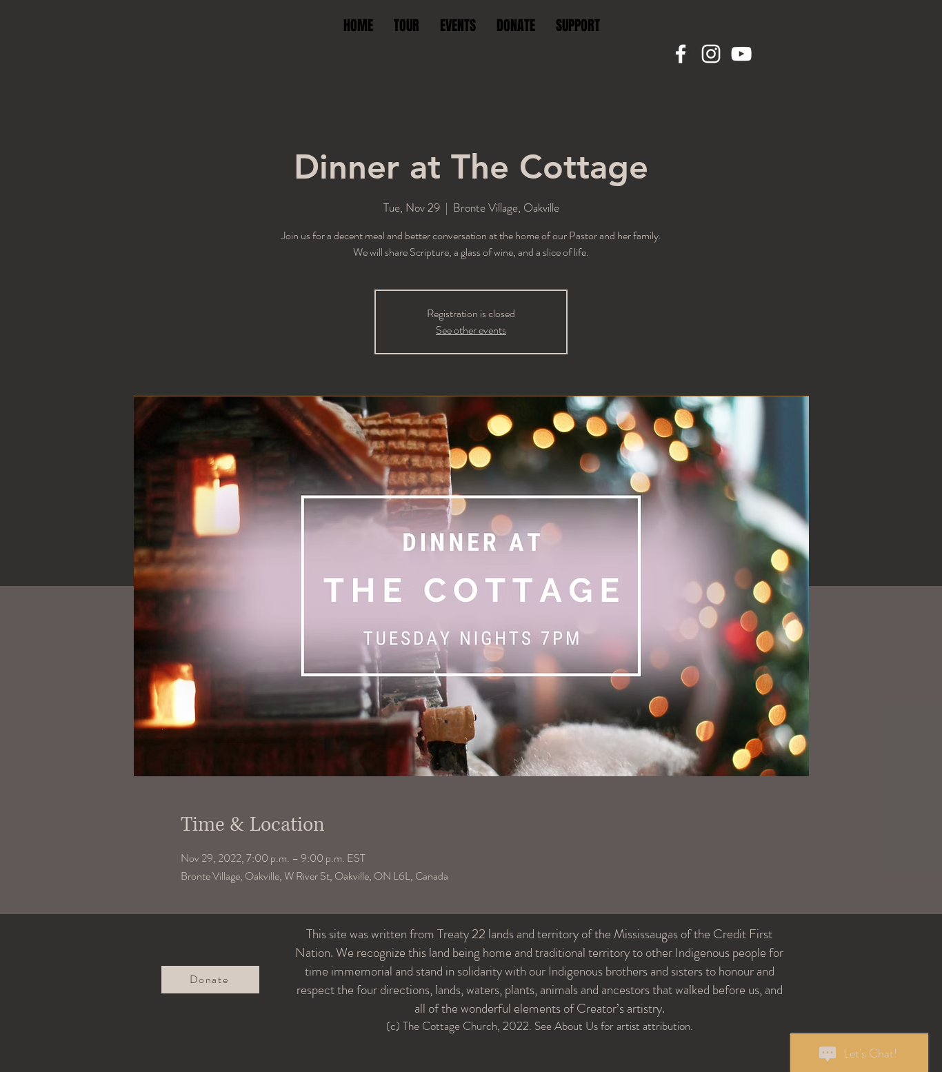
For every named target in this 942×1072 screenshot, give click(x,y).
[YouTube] (741, 53)
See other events (471, 330)
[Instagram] (711, 53)
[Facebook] (680, 53)
